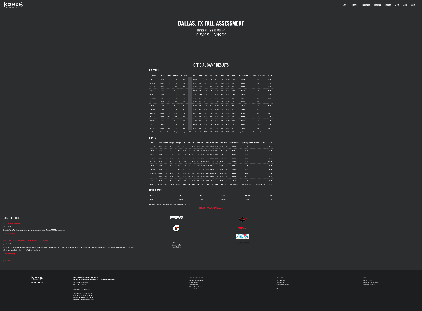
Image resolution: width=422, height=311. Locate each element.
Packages (366, 4)
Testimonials (280, 282)
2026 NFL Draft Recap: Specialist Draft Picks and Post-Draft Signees (25, 241)
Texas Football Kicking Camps (82, 293)
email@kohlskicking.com (82, 289)
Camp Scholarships (369, 284)
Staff (397, 4)
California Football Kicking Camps (83, 299)
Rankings (377, 4)
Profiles (355, 4)
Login (412, 4)
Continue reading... (9, 234)
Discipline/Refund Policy (370, 282)
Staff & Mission (281, 280)
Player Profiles (193, 282)
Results (388, 4)
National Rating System (196, 280)
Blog (277, 289)
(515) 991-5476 (79, 287)
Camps (345, 4)
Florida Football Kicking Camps (82, 295)
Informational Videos (282, 284)
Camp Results (193, 284)
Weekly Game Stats (195, 286)
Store (405, 4)
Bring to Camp (367, 280)
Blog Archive (8, 260)
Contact (278, 286)
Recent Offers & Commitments (12, 223)
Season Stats (193, 289)
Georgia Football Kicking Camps (83, 297)
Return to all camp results (211, 207)
